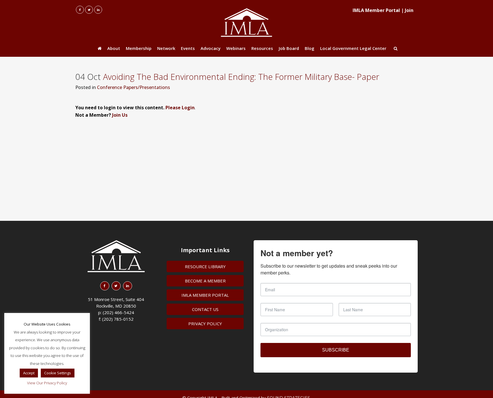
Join (409, 10)
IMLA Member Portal (376, 10)
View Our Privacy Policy (47, 382)
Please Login (180, 107)
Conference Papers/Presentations (133, 87)
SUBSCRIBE (335, 350)
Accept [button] (29, 372)
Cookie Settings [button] (57, 372)
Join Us (120, 115)
